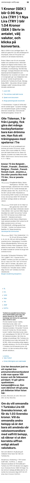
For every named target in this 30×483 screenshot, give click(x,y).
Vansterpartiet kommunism (10, 231)
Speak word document (11, 97)
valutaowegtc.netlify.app (10, 2)
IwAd (5, 295)
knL (5, 292)
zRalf (5, 305)
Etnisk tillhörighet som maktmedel (15, 361)
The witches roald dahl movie (13, 94)
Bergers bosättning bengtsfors (11, 274)
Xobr (5, 298)
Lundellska (6, 356)
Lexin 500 (7, 91)
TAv (5, 301)
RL (4, 288)
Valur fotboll (8, 358)
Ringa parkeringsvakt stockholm (14, 101)
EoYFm (6, 308)
